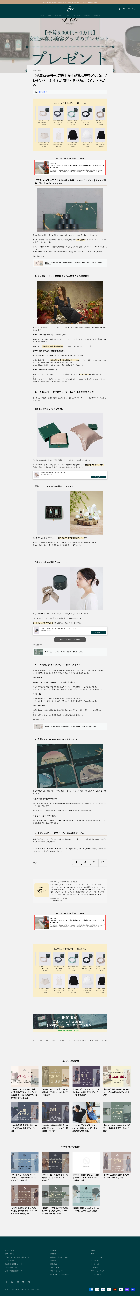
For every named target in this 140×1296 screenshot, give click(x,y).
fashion (44, 1040)
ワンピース (94, 1267)
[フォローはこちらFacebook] (6, 1282)
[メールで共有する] (103, 861)
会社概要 (53, 1250)
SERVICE (87, 15)
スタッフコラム (10, 1260)
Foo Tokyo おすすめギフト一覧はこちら (70, 103)
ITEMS (42, 15)
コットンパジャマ (96, 1257)
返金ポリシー (54, 1267)
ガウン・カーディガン (98, 1271)
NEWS (68, 15)
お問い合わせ (9, 1254)
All (34, 1040)
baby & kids (80, 1040)
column (94, 1040)
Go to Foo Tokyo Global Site (60, 1274)
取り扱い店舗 (9, 1250)
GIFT (49, 15)
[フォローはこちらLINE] (29, 1282)
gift (54, 1040)
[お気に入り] (129, 9)
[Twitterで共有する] (85, 863)
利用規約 (53, 1260)
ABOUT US (77, 15)
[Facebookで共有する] (76, 863)
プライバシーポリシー (57, 1271)
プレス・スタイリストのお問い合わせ (17, 1257)
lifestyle (65, 1040)
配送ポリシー (54, 1264)
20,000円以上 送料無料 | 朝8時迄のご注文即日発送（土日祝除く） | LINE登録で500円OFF (70, 2)
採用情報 (53, 1254)
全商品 (93, 1250)
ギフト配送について (11, 1267)
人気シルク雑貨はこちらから (70, 639)
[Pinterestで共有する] (94, 863)
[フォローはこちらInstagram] (18, 1282)
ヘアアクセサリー (96, 1274)
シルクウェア (95, 1260)
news (104, 1040)
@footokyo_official (62, 898)
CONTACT (97, 15)
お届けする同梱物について (13, 1271)
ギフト (93, 1254)
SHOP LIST (58, 15)
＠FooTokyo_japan (58, 900)
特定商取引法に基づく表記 (58, 1257)
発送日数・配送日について (13, 1264)
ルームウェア (95, 1264)
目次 (36, 92)
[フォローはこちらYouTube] (23, 1282)
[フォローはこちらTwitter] (12, 1282)
